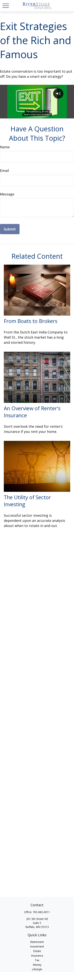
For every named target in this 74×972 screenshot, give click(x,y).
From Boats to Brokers (30, 321)
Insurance (37, 955)
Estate (37, 951)
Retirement (37, 942)
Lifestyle (37, 969)
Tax (37, 960)
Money (37, 964)
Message (7, 194)
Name (5, 147)
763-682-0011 (41, 912)
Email (4, 170)
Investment (37, 946)
